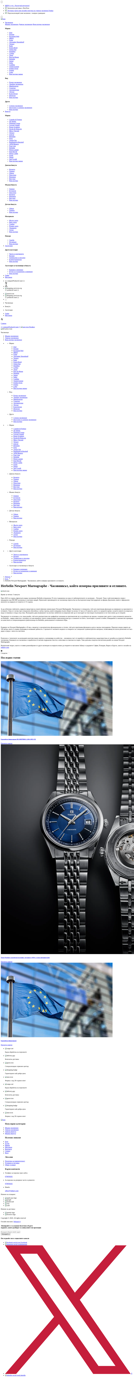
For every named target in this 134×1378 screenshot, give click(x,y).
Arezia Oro (13, 140)
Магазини (8, 277)
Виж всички (13, 97)
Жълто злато (13, 220)
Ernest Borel (13, 48)
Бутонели (12, 191)
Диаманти (12, 228)
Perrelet (11, 34)
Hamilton (12, 51)
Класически (13, 94)
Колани (12, 256)
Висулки (12, 179)
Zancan (11, 135)
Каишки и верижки (16, 270)
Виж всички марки (16, 74)
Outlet (7, 275)
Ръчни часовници (15, 82)
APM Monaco (14, 144)
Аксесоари (9, 246)
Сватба (11, 240)
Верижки (12, 177)
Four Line (12, 146)
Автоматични (14, 90)
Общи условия (10, 1165)
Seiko (11, 63)
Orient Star (12, 50)
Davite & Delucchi (15, 129)
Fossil (11, 155)
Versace (11, 44)
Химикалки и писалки (17, 258)
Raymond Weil (14, 36)
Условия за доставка (12, 1163)
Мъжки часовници (11, 24)
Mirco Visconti (14, 131)
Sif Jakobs (12, 121)
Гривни (12, 171)
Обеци (11, 173)
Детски (11, 92)
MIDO (11, 38)
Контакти (8, 1149)
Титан (11, 230)
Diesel (11, 157)
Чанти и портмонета (16, 254)
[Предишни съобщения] (2, 2)
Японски (12, 95)
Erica (11, 138)
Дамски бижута (10, 1132)
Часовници (9, 22)
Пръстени (12, 175)
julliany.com (5, 647)
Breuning (12, 136)
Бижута (7, 111)
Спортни (12, 88)
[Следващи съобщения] (2, 17)
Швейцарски (13, 86)
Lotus (11, 72)
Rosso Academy (14, 127)
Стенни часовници (16, 106)
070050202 (9, 1176)
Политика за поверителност (15, 1161)
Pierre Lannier (14, 150)
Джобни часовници (16, 84)
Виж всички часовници (41, 24)
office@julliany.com (11, 1191)
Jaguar (11, 61)
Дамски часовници (25, 24)
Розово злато (13, 226)
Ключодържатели (15, 259)
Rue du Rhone (14, 57)
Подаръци (12, 242)
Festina (11, 70)
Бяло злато (13, 222)
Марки (7, 1145)
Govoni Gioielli (14, 125)
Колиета (12, 169)
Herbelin (12, 59)
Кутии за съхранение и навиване (21, 272)
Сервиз (7, 1151)
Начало (8, 577)
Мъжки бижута (10, 1133)
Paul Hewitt (13, 152)
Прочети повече (6, 743)
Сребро (11, 224)
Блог (7, 579)
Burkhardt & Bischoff (16, 142)
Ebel (10, 33)
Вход (7, 1153)
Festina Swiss (13, 68)
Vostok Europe (14, 67)
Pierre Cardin (13, 153)
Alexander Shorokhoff (16, 42)
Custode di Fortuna (15, 119)
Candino (12, 65)
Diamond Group (14, 123)
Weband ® (17, 1222)
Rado (11, 46)
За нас (7, 1143)
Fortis (11, 40)
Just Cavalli (13, 159)
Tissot (11, 55)
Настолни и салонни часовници (20, 108)
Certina (11, 53)
